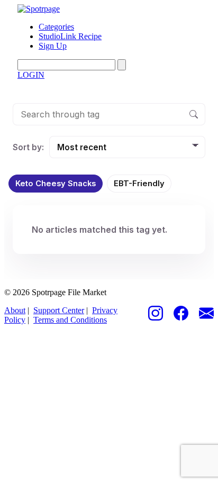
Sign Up (53, 45)
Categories (56, 26)
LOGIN (30, 74)
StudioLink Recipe (70, 36)
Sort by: (28, 147)
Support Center (58, 310)
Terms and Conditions (70, 319)
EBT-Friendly (139, 183)
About (14, 310)
